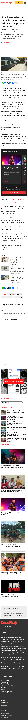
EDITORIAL (4, 705)
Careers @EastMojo (6, 691)
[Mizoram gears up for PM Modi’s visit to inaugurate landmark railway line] (5, 278)
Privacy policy (5, 680)
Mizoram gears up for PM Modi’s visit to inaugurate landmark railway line (16, 278)
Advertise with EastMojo (8, 685)
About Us (3, 689)
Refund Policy (5, 684)
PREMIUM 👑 (4, 702)
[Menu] (25, 3)
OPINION (3, 708)
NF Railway (4, 297)
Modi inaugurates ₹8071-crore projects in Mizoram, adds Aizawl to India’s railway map (17, 269)
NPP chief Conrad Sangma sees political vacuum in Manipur (11, 491)
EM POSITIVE (4, 710)
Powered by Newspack (6, 715)
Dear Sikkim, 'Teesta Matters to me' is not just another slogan (16, 428)
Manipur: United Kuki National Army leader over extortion (11, 545)
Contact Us (4, 687)
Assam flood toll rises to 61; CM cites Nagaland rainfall (11, 573)
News (9, 13)
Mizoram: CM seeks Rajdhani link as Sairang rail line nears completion (17, 260)
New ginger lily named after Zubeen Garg (13, 513)
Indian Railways (12, 294)
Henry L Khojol (6, 42)
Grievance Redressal (6, 693)
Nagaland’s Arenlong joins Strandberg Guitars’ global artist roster (12, 467)
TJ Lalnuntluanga (18, 297)
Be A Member (19, 3)
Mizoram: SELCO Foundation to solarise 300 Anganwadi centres (16, 423)
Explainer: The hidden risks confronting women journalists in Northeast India (16, 434)
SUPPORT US (14, 192)
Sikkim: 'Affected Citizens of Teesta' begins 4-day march (15, 411)
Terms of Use (5, 682)
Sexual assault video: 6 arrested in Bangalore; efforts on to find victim (16, 440)
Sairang (11, 297)
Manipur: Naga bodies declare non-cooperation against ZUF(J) (13, 595)
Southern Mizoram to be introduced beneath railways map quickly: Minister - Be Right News (13, 312)
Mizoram (4, 13)
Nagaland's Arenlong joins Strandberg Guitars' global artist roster (15, 418)
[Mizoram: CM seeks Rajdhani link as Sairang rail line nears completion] (5, 259)
